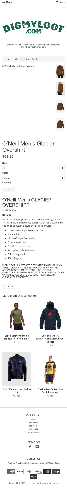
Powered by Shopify (49, 483)
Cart (62, 2)
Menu (9, 2)
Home (7, 59)
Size (4, 162)
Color (5, 172)
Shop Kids (33, 429)
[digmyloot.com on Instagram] (37, 447)
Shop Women (34, 425)
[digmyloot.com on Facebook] (30, 447)
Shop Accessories (33, 432)
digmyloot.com (32, 483)
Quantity (7, 182)
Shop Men (33, 422)
